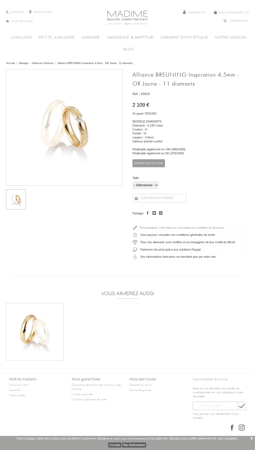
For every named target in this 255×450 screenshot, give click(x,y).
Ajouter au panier (157, 198)
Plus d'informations (134, 445)
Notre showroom (19, 385)
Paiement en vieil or (140, 385)
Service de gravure (140, 390)
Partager (146, 216)
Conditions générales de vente (89, 399)
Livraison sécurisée (82, 394)
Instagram (242, 428)
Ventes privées (17, 395)
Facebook (232, 428)
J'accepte (114, 445)
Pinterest (160, 216)
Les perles (14, 390)
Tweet (153, 216)
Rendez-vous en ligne (148, 163)
